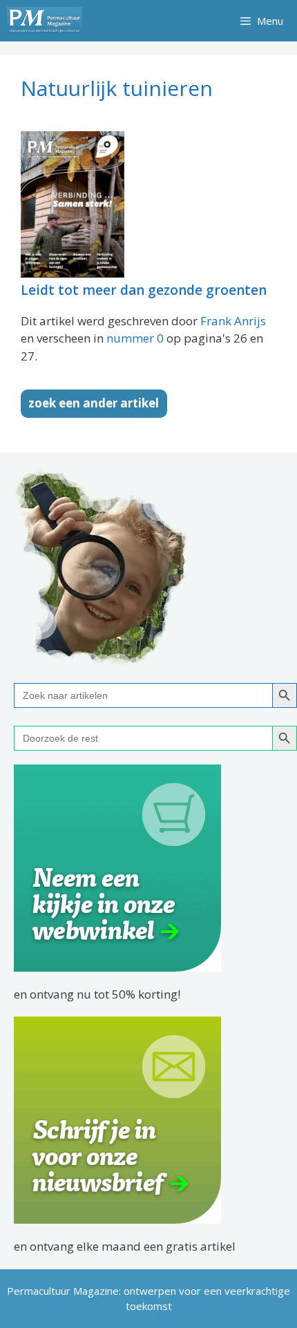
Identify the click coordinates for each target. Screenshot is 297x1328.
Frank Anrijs (233, 321)
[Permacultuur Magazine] (44, 20)
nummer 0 (135, 338)
